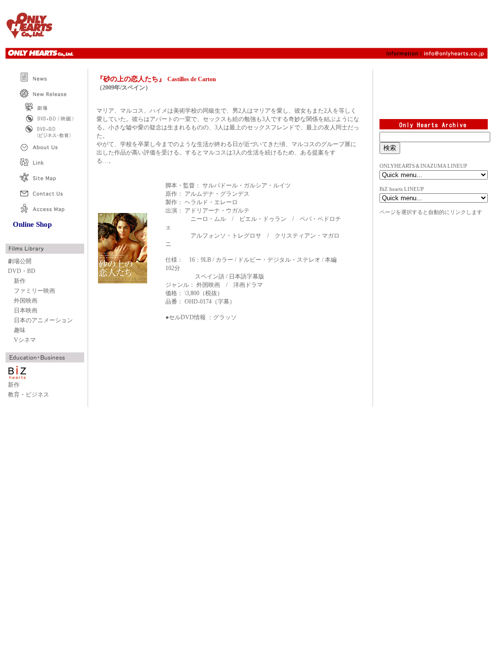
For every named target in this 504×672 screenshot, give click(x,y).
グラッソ (225, 317)
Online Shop (32, 224)
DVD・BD (21, 271)
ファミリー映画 (34, 290)
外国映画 (25, 300)
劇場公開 (20, 261)
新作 (20, 280)
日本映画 (25, 310)
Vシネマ (25, 339)
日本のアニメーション (43, 320)
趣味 (20, 330)
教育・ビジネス (28, 394)
